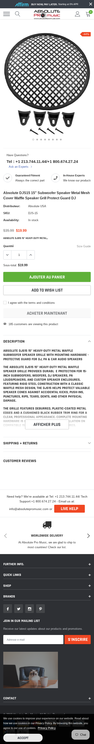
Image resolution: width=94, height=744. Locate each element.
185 (11, 324)
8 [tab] (61, 139)
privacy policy (47, 728)
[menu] (6, 14)
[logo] (47, 14)
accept (22, 738)
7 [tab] (57, 139)
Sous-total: (10, 265)
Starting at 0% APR (54, 4)
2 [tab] (37, 139)
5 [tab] (49, 139)
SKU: (6, 213)
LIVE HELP (69, 509)
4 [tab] (45, 139)
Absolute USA (37, 206)
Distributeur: (11, 206)
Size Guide (84, 246)
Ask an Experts (19, 166)
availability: (11, 220)
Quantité (8, 246)
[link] (7, 608)
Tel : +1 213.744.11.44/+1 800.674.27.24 (42, 161)
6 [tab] (53, 139)
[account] (77, 14)
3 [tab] (41, 139)
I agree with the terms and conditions (31, 302)
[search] (17, 14)
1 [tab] (33, 139)
